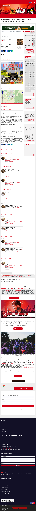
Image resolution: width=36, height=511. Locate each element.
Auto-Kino (18, 283)
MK (30, 78)
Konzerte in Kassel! (4, 482)
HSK (33, 72)
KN (30, 74)
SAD (33, 83)
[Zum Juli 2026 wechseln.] (30, 32)
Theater (15, 182)
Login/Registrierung (4, 440)
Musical (24, 283)
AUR (28, 59)
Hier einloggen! (23, 297)
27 (29, 45)
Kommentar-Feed (3, 429)
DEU (28, 63)
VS (30, 89)
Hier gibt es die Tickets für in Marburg (9, 59)
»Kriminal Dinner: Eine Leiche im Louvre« (13, 250)
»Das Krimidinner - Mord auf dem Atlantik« (13, 158)
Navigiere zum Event (6, 88)
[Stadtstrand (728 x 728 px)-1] (12, 73)
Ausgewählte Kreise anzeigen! (29, 94)
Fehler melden (5, 106)
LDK (28, 76)
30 (33, 45)
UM (27, 89)
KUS (33, 74)
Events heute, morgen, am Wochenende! (7, 480)
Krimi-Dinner (5, 57)
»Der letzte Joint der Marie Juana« (12, 181)
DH (30, 63)
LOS (32, 76)
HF (30, 70)
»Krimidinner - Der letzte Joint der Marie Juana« (13, 171)
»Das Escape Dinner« (9, 228)
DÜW (27, 65)
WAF (32, 89)
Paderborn (28, 275)
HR (28, 72)
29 (32, 45)
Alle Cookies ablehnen (23, 507)
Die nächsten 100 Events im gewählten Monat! (29, 51)
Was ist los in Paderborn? (5, 489)
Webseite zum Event (6, 86)
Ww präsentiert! (6, 283)
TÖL (28, 87)
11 (26, 42)
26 (28, 45)
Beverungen (21, 276)
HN (25, 72)
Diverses (10, 221)
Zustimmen (15, 507)
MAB (33, 76)
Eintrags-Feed (3, 427)
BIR (28, 61)
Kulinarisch (11, 229)
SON (33, 85)
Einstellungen (3, 510)
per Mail (26, 134)
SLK (28, 85)
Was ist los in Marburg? (5, 493)
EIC (30, 65)
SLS (30, 85)
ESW (33, 65)
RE (28, 83)
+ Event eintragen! (18, 375)
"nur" (14, 275)
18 (26, 43)
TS (30, 87)
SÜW (25, 87)
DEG (27, 63)
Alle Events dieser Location (6, 272)
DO (33, 63)
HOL (27, 72)
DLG (32, 63)
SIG (27, 85)
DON (25, 65)
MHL (27, 78)
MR (33, 78)
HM (33, 70)
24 (25, 45)
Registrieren (3, 422)
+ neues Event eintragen (7, 109)
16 (33, 42)
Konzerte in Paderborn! (4, 487)
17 (25, 43)
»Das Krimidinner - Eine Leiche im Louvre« (13, 206)
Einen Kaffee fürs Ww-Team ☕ (18, 380)
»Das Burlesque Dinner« (9, 193)
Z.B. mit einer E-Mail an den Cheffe (6, 448)
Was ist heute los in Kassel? (5, 491)
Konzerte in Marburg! (4, 485)
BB (33, 59)
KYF (25, 76)
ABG (25, 59)
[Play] (18, 309)
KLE (28, 74)
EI (28, 65)
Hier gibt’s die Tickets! (18, 328)
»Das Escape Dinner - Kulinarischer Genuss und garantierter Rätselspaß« (13, 220)
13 (29, 42)
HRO (30, 72)
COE (25, 63)
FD (28, 67)
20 (29, 43)
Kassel (25, 275)
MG (25, 78)
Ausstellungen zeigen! (29, 107)
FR (33, 67)
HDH (27, 70)
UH (33, 87)
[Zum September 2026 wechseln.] (34, 32)
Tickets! (11, 161)
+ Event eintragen (30, 140)
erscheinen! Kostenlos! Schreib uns (27, 367)
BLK (30, 61)
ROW (30, 83)
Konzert (33, 283)
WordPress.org (3, 431)
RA (25, 83)
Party (29, 283)
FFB (30, 67)
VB (28, 89)
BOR (33, 61)
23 (33, 43)
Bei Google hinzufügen (23, 388)
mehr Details (7, 162)
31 (25, 47)
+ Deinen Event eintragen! (14, 297)
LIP (30, 76)
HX (25, 74)
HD (25, 70)
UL (25, 89)
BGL (25, 61)
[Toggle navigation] (18, 16)
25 (26, 45)
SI (25, 85)
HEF (28, 70)
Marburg (15, 159)
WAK (33, 89)
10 (25, 42)
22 (32, 43)
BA (30, 59)
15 (32, 42)
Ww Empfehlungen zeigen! (29, 120)
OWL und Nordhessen (20, 288)
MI (28, 78)
